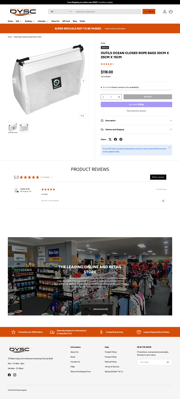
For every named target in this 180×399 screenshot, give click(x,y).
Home (10, 21)
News (73, 357)
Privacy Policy (111, 357)
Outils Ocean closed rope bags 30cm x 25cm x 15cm (28, 37)
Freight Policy (111, 352)
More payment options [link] (136, 110)
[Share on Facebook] (115, 139)
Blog (75, 21)
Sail (17, 21)
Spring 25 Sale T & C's (114, 371)
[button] (170, 11)
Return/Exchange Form (81, 371)
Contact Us (75, 361)
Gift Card (66, 21)
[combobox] (94, 11)
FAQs (73, 366)
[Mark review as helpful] (163, 201)
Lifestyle (41, 21)
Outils (103, 43)
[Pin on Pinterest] (121, 139)
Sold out (148, 97)
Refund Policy (111, 361)
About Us (55, 21)
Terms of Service (112, 366)
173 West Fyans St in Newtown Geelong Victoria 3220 (30, 358)
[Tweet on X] (110, 139)
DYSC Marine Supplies (20, 390)
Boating (28, 21)
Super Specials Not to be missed (78, 28)
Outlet (82, 21)
